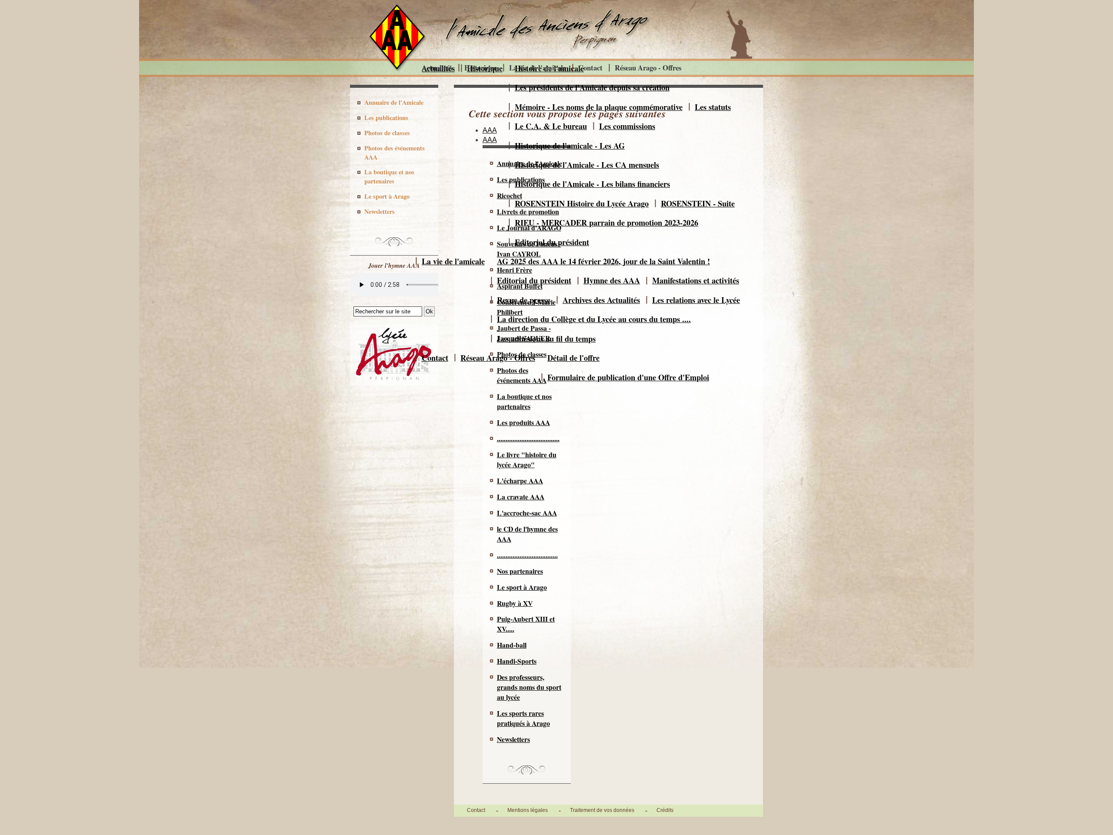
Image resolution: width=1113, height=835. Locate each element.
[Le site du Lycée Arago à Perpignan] (394, 383)
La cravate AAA (520, 497)
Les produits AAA (523, 422)
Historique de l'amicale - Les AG (570, 145)
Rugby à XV (515, 603)
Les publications (386, 117)
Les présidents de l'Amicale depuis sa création (592, 87)
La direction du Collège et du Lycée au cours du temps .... (594, 319)
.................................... (528, 438)
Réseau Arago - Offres (497, 357)
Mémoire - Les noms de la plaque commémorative (599, 107)
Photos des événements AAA (394, 152)
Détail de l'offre (573, 357)
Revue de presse (523, 300)
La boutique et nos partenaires (524, 401)
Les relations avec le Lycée (696, 300)
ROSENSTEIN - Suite (698, 203)
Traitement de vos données (602, 810)
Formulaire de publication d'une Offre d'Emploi (628, 377)
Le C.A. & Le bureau (551, 126)
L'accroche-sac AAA (527, 513)
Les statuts (713, 107)
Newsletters (513, 739)
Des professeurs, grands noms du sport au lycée (529, 687)
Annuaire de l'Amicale (393, 102)
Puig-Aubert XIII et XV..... (526, 624)
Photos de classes (387, 132)
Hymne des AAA (611, 280)
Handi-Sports (517, 661)
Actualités (437, 67)
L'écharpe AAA (520, 481)
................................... (527, 555)
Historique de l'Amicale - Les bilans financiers (592, 184)
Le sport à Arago (522, 587)
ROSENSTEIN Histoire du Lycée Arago (582, 203)
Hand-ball (512, 645)
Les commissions (627, 126)
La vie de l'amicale (453, 261)
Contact (435, 357)
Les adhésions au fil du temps (546, 338)
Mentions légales (527, 810)
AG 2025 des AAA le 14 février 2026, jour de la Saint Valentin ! (603, 261)
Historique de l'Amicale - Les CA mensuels (587, 164)
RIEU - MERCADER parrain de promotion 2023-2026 (606, 222)
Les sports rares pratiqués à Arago (523, 718)
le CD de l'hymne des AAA (527, 534)
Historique (480, 67)
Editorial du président (552, 242)
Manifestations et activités (695, 280)
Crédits (664, 810)
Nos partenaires (520, 571)
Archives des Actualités (601, 300)
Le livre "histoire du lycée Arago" (526, 459)
